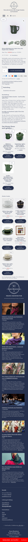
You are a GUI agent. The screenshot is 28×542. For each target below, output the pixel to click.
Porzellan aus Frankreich (18, 81)
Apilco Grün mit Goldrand (8, 81)
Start (3, 277)
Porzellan (18, 78)
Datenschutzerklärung (7, 519)
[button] (24, 21)
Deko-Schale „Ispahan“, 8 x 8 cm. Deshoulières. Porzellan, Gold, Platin (20, 239)
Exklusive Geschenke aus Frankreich (12, 407)
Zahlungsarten (5, 504)
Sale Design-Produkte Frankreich (7, 82)
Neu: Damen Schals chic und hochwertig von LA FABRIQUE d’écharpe (13, 377)
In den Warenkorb (16, 70)
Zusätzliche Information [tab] (9, 90)
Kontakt (4, 490)
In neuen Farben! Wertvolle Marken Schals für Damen (12, 435)
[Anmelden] (7, 15)
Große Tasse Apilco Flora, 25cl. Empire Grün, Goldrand (7, 239)
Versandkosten (15, 55)
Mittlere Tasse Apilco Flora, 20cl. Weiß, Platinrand (7, 212)
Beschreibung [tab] (6, 87)
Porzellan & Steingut (8, 277)
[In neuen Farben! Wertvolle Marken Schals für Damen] (13, 430)
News (3, 512)
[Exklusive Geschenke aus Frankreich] (13, 405)
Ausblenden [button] (24, 540)
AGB (3, 516)
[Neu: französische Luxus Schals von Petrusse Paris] (13, 459)
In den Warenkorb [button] (8, 156)
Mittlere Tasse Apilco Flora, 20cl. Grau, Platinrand (7, 265)
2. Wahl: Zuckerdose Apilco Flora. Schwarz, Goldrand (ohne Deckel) (20, 212)
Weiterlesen (20, 450)
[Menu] (4, 16)
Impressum (4, 518)
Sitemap (4, 514)
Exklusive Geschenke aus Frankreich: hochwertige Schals (12, 317)
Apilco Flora (7, 84)
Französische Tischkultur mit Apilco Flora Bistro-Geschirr (14, 121)
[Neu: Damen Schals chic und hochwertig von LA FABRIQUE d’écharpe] (13, 369)
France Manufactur (14, 296)
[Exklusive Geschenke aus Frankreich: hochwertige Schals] (13, 310)
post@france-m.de (6, 496)
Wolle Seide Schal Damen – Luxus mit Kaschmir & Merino (12, 347)
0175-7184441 (7, 494)
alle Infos (21, 525)
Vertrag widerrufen (6, 506)
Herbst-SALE (6, 540)
